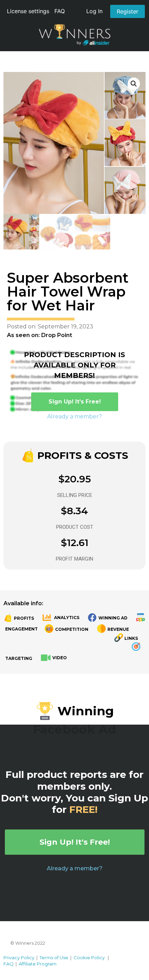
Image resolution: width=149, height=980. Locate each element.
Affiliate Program (37, 964)
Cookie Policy (89, 957)
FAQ (59, 11)
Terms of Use (54, 957)
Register (127, 11)
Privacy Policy (18, 957)
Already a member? (74, 416)
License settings (28, 11)
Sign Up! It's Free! (75, 842)
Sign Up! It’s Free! (75, 401)
